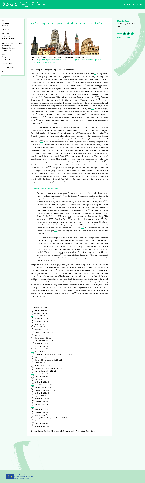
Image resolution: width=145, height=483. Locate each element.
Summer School (8, 48)
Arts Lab (5, 34)
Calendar (5, 30)
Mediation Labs (8, 41)
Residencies (7, 46)
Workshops (6, 50)
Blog (4, 57)
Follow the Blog (123, 37)
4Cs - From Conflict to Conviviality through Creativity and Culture (33, 4)
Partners (5, 23)
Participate (6, 59)
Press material (8, 67)
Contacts (132, 5)
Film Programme (8, 38)
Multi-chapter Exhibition (12, 43)
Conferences (7, 36)
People (5, 26)
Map (3, 54)
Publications (6, 72)
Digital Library (8, 63)
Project (5, 21)
